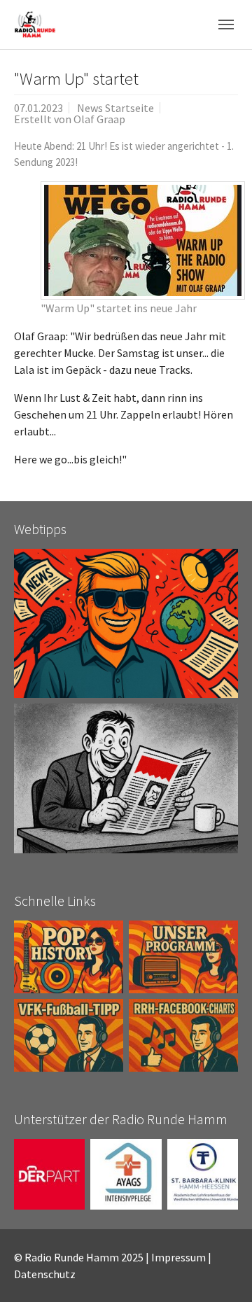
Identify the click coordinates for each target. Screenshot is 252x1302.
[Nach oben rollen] (221, 1271)
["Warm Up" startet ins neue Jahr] (143, 240)
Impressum (178, 1257)
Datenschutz (45, 1274)
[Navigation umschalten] (226, 24)
